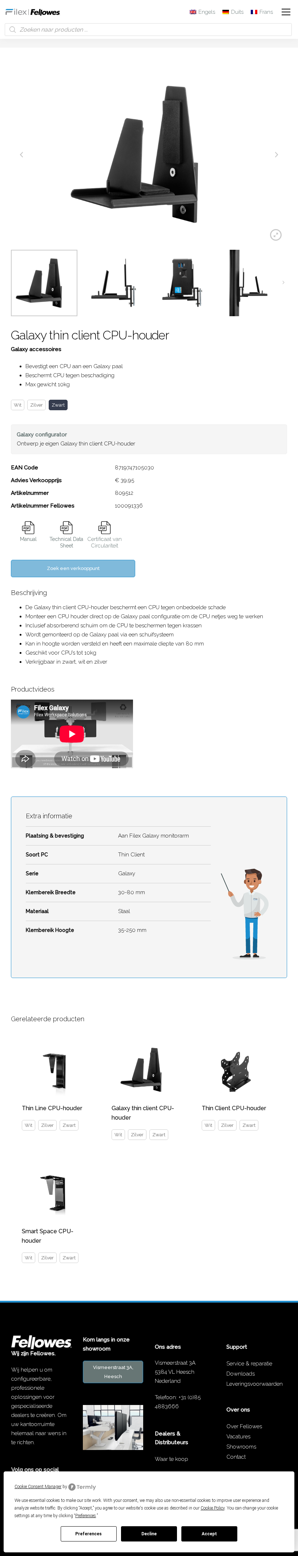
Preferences (88, 1533)
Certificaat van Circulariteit (104, 542)
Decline (149, 1533)
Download (28, 528)
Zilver (36, 405)
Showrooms (241, 1446)
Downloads (240, 1373)
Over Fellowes (244, 1426)
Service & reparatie (249, 1363)
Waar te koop (171, 1459)
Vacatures (238, 1436)
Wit (17, 405)
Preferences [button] (85, 1515)
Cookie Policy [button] (213, 1508)
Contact (236, 1457)
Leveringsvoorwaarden (254, 1384)
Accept (209, 1533)
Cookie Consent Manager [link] (38, 1486)
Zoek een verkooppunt (73, 568)
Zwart (58, 405)
